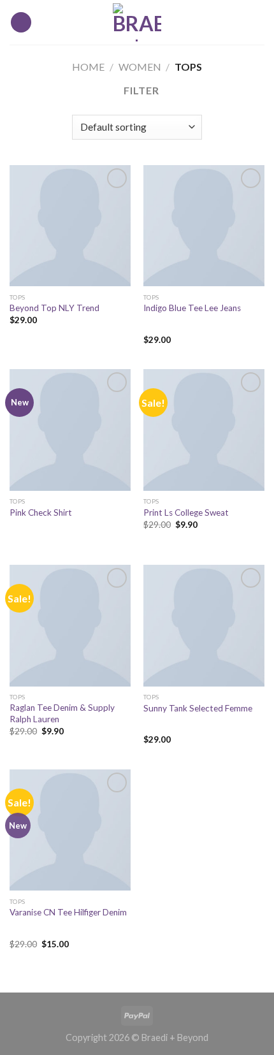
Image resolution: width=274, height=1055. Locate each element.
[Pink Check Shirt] (70, 429)
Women (140, 67)
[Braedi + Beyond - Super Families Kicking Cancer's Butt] (137, 22)
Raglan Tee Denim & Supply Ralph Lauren (62, 713)
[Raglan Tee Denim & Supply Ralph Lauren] (70, 625)
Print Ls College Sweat (186, 512)
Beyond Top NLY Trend (54, 308)
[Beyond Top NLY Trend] (70, 225)
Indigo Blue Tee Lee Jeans (192, 308)
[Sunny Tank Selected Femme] (203, 625)
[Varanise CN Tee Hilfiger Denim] (70, 830)
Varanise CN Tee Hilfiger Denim (68, 912)
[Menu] (21, 22)
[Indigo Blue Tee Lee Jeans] (203, 225)
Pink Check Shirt (41, 512)
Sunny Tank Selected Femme (197, 708)
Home (88, 67)
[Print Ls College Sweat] (203, 429)
